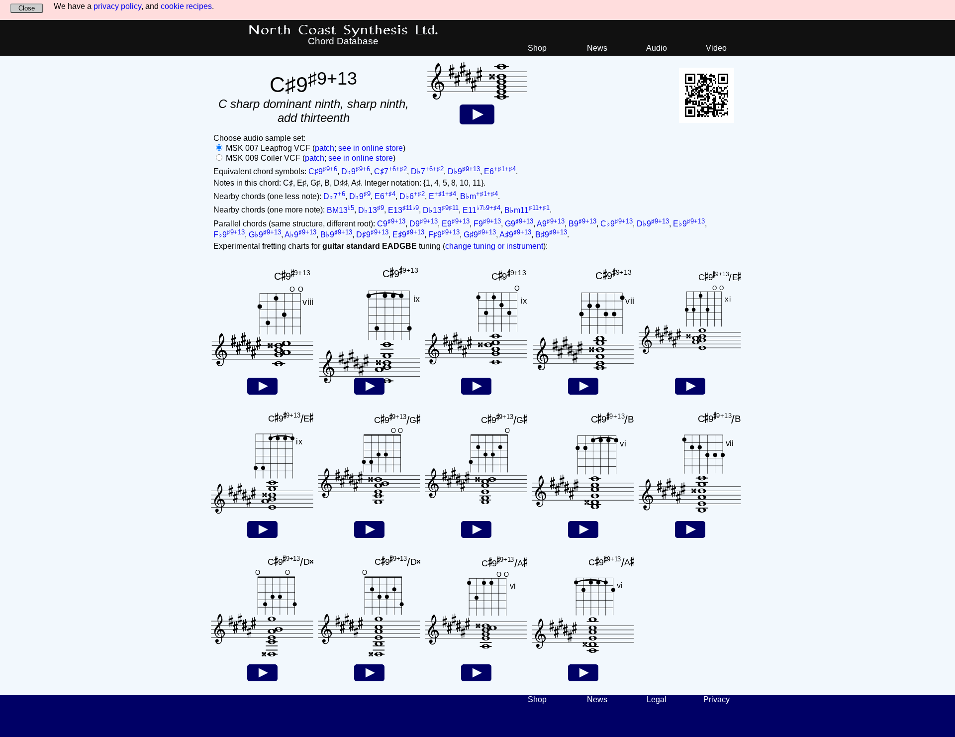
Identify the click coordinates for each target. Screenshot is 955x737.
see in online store (370, 148)
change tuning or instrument (494, 246)
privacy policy (117, 6)
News (597, 48)
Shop (537, 48)
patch (324, 148)
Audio (656, 48)
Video (716, 48)
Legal (657, 699)
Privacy (716, 699)
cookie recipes (186, 6)
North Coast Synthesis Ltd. (343, 30)
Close (26, 8)
